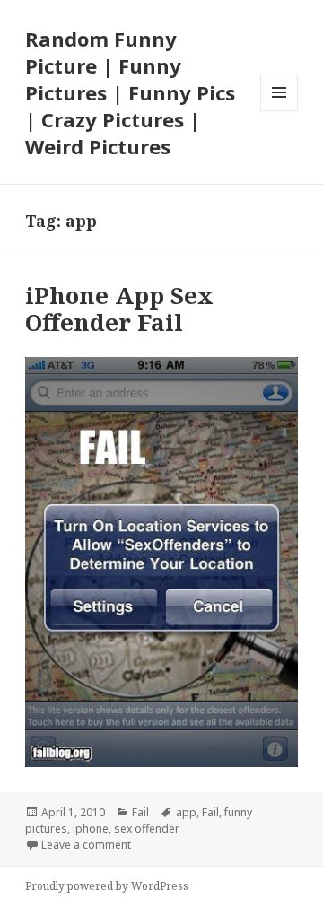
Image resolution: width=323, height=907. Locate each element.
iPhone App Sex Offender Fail (119, 308)
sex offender (146, 828)
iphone (91, 828)
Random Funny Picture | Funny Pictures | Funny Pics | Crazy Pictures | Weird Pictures (130, 92)
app (186, 812)
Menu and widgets (279, 110)
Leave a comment (86, 844)
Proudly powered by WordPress (106, 886)
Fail (140, 812)
